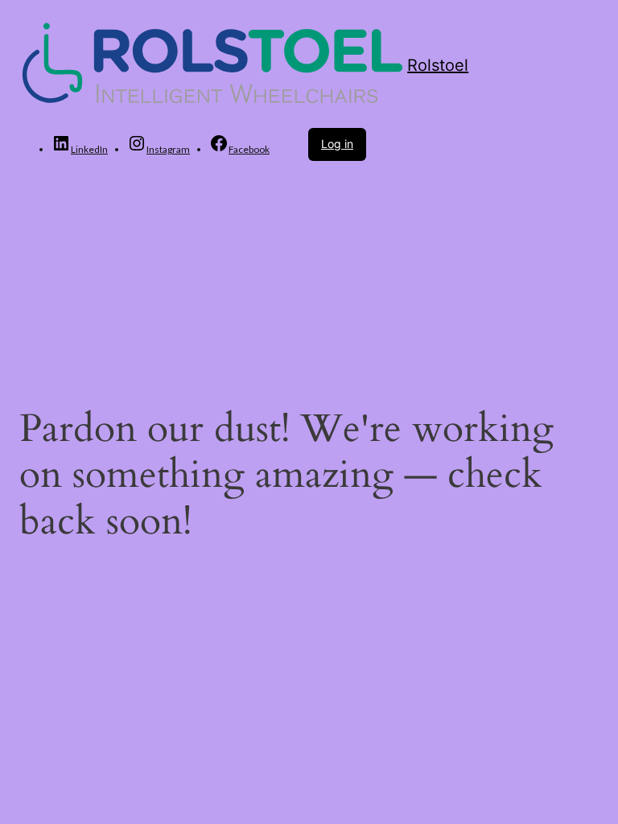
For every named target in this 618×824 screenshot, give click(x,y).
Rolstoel (437, 65)
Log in (337, 143)
